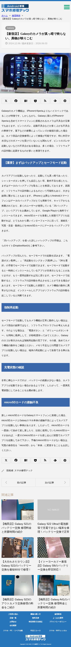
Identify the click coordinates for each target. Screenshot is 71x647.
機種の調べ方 (35, 614)
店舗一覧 (13, 618)
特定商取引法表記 (35, 622)
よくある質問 (58, 618)
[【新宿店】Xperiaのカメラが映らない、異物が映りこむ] (19, 482)
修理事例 (58, 614)
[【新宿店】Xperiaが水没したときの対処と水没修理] (53, 482)
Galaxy (10, 28)
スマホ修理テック (23, 470)
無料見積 (35, 618)
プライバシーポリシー (57, 622)
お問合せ (13, 622)
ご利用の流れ (13, 614)
